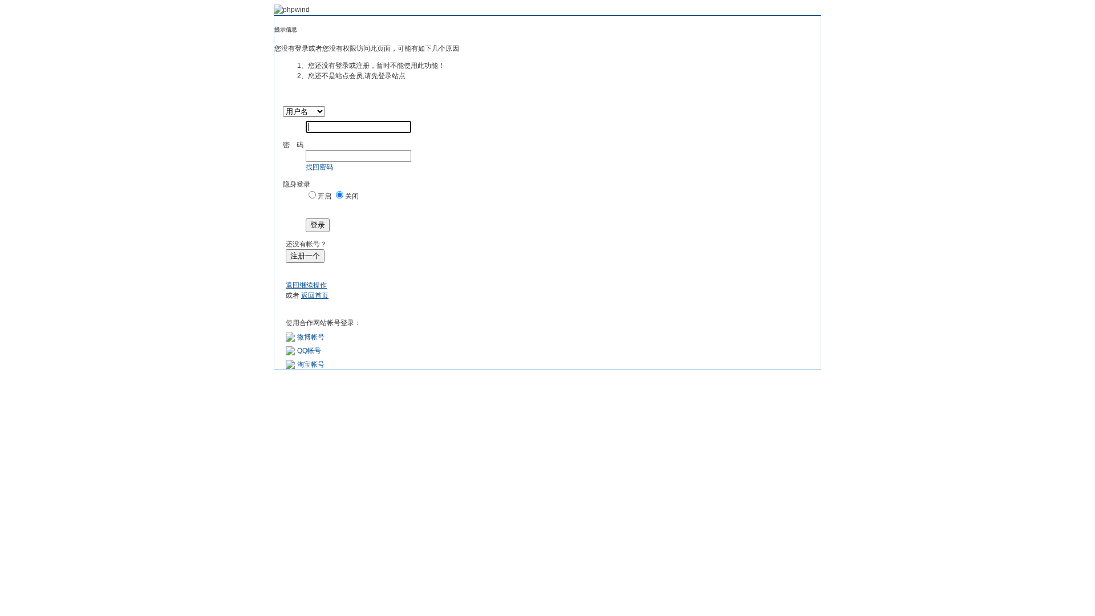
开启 (324, 196)
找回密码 (319, 167)
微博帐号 (311, 337)
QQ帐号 (309, 351)
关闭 (352, 196)
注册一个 (305, 256)
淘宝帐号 (311, 364)
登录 (317, 225)
